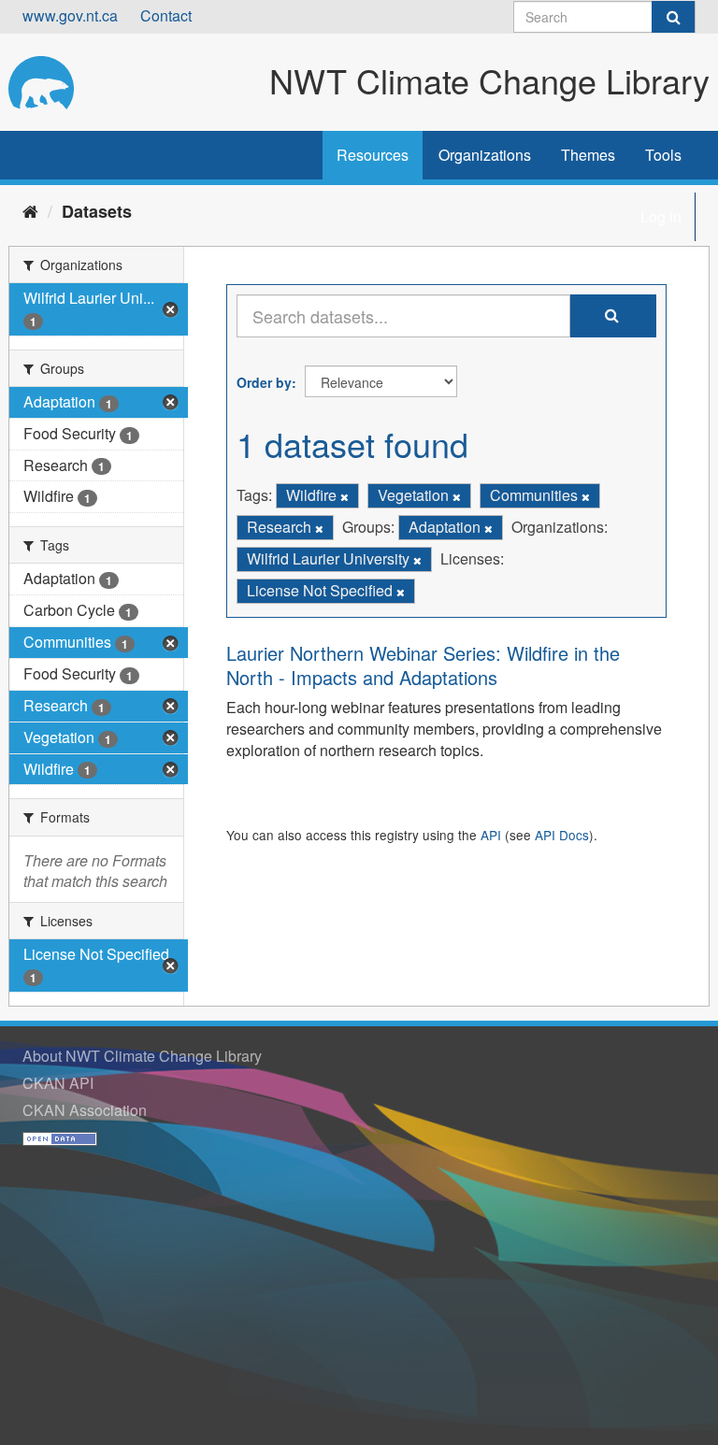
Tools (663, 154)
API (491, 834)
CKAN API (57, 1083)
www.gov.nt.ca (70, 15)
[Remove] (344, 496)
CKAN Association (84, 1110)
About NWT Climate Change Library (142, 1055)
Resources (373, 154)
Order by (264, 382)
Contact (166, 15)
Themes (588, 154)
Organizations (484, 154)
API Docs (562, 834)
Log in (661, 216)
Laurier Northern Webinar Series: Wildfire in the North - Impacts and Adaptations (423, 665)
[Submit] (673, 17)
